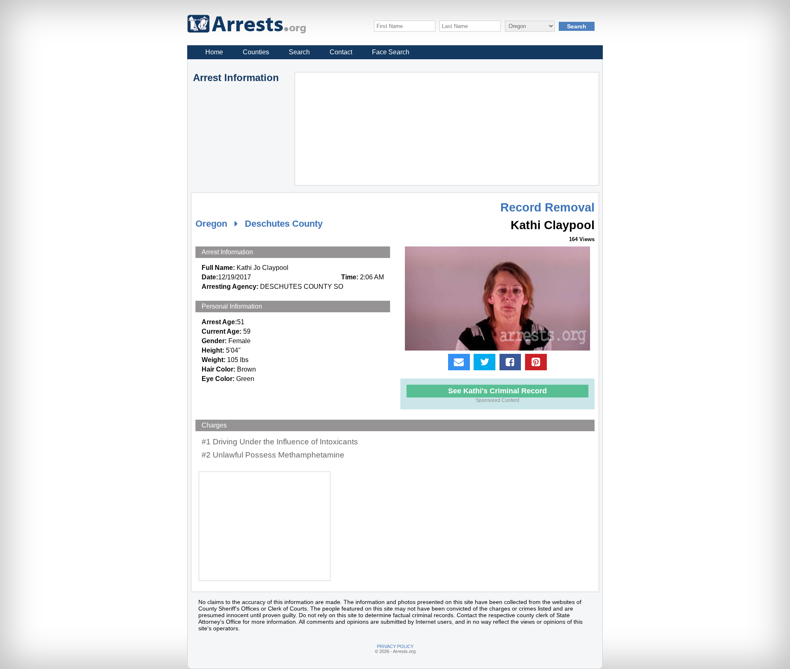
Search (299, 52)
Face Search (390, 52)
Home (214, 52)
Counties (256, 52)
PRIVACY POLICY (395, 646)
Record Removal (547, 207)
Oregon (211, 223)
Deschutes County (284, 223)
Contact (341, 52)
